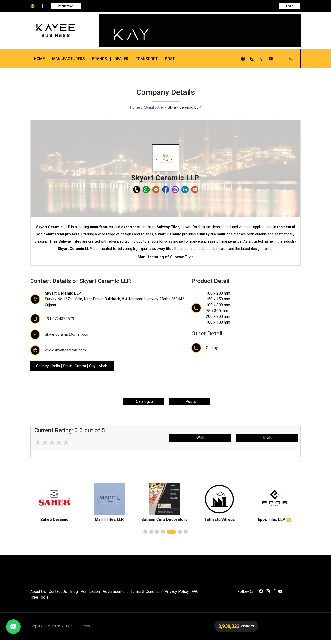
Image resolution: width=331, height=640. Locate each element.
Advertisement (115, 591)
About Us (38, 591)
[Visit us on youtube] (271, 59)
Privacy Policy (177, 591)
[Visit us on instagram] (252, 59)
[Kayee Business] (62, 30)
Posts (189, 401)
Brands (99, 58)
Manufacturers (68, 58)
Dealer (121, 58)
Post (170, 58)
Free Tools (39, 597)
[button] (291, 59)
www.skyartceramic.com (65, 350)
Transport (147, 58)
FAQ (195, 591)
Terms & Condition (146, 591)
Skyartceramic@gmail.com (67, 334)
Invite (267, 437)
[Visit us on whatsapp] (261, 59)
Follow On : (246, 591)
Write (200, 437)
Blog (74, 591)
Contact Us (58, 591)
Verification (66, 6)
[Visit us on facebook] (243, 59)
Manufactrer (154, 107)
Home (39, 58)
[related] (55, 499)
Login (289, 6)
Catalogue (143, 401)
